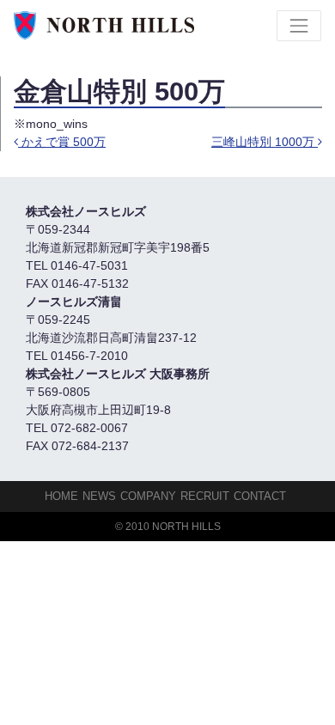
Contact (260, 496)
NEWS (99, 496)
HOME (61, 496)
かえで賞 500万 (62, 142)
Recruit (204, 496)
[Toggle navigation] (299, 25)
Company (148, 496)
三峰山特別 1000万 (264, 142)
